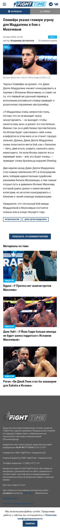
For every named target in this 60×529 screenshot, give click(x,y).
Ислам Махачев (12, 219)
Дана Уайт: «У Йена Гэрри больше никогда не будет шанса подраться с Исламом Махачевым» (29, 335)
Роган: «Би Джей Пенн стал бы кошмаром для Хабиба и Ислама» (29, 383)
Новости (52, 37)
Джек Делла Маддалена (35, 219)
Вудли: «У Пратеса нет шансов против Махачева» (27, 288)
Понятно (30, 523)
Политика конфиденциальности (18, 503)
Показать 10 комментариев (30, 236)
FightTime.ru (29, 493)
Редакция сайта (10, 498)
